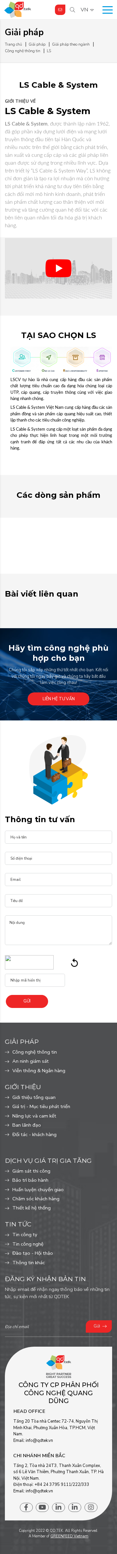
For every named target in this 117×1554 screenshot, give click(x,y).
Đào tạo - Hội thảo (32, 1253)
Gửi (97, 1326)
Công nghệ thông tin (34, 1052)
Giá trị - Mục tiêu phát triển (41, 1106)
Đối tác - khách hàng (34, 1134)
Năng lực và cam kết (34, 1116)
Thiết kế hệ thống (31, 1208)
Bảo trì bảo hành (30, 1180)
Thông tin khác (28, 1262)
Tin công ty (24, 1234)
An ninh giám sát (30, 1061)
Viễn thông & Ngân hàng (38, 1070)
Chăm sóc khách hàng (35, 1198)
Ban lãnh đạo (26, 1125)
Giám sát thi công (31, 1171)
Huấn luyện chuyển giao (38, 1189)
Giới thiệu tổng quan (34, 1097)
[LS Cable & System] (58, 268)
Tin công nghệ (28, 1244)
